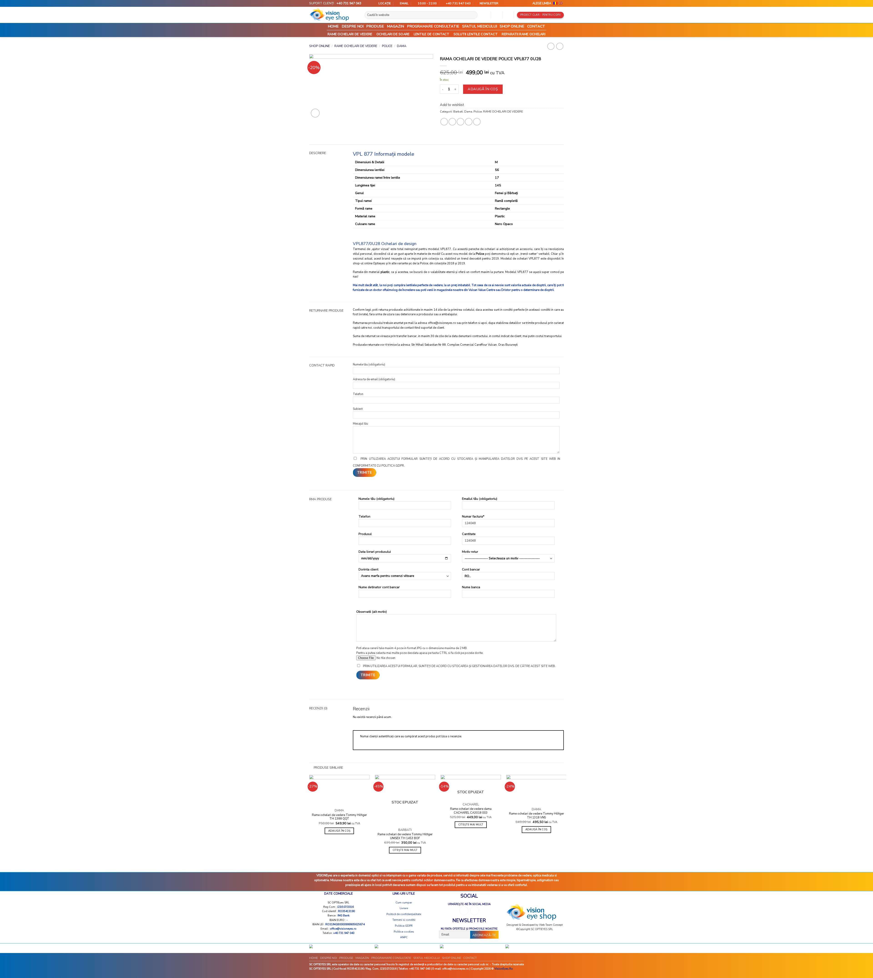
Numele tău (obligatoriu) (376, 498)
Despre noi (353, 26)
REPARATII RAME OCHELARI (523, 34)
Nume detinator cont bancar (379, 587)
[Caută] (475, 15)
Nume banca (471, 587)
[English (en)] (561, 3)
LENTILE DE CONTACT (431, 34)
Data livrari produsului (375, 551)
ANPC (404, 937)
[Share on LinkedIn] (477, 121)
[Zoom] (315, 113)
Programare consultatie (433, 26)
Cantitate (469, 534)
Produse (375, 26)
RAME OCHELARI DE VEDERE (350, 34)
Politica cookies (404, 931)
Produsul (365, 534)
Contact (536, 26)
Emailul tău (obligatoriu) (479, 498)
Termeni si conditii (403, 920)
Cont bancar (471, 569)
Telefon (364, 516)
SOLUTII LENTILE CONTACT (476, 34)
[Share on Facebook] (444, 121)
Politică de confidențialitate (403, 914)
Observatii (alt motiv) (371, 611)
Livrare (404, 908)
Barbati (458, 112)
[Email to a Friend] (460, 121)
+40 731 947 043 (348, 3)
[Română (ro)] (555, 3)
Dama (401, 46)
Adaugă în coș (483, 89)
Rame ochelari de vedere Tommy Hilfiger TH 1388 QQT (339, 817)
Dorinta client (368, 569)
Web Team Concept (551, 925)
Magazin (395, 26)
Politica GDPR (404, 926)
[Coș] (508, 15)
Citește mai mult (405, 850)
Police (387, 46)
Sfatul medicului (479, 26)
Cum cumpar (404, 902)
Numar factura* (473, 516)
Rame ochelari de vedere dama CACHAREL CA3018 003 (471, 811)
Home (333, 26)
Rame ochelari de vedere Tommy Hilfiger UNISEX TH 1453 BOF (405, 836)
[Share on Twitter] (452, 121)
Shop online (512, 26)
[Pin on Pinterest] (468, 121)
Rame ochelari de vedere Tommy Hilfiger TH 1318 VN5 (536, 816)
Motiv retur (470, 551)
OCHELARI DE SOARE (393, 34)
